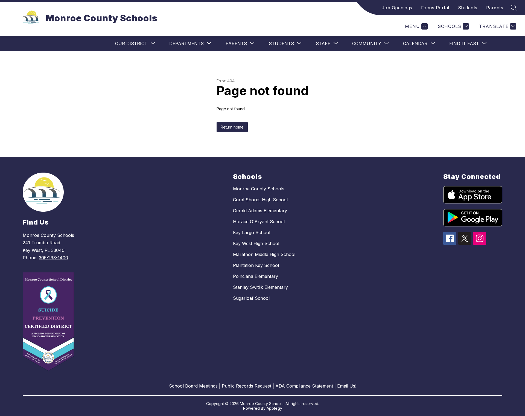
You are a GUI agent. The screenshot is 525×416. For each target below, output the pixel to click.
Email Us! (346, 386)
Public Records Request (246, 386)
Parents (494, 7)
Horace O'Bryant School (259, 221)
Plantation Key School (256, 265)
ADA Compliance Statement (304, 386)
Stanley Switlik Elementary (260, 287)
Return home (232, 127)
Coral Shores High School (260, 199)
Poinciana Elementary (255, 276)
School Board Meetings (193, 386)
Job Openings (397, 7)
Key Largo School (251, 232)
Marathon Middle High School (264, 254)
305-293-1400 (53, 257)
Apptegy (274, 408)
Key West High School (256, 243)
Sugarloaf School (251, 298)
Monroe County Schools (258, 188)
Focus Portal (435, 7)
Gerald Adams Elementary (260, 210)
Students (467, 7)
